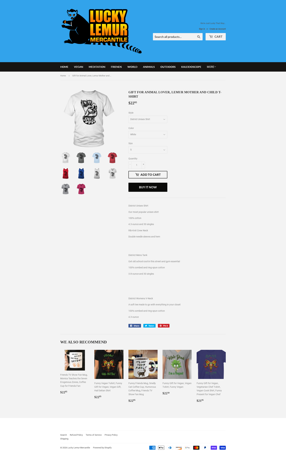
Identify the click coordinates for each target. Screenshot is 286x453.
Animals (149, 66)
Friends (116, 66)
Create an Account (218, 29)
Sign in (202, 29)
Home (64, 66)
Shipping (64, 438)
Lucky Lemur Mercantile (79, 447)
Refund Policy (76, 435)
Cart (218, 36)
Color (131, 128)
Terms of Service (94, 435)
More (210, 66)
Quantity (132, 158)
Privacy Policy (111, 435)
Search (63, 435)
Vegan (78, 66)
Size (130, 143)
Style (130, 112)
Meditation (97, 66)
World (132, 66)
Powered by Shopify (102, 447)
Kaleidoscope (191, 66)
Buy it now (148, 187)
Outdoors (168, 66)
